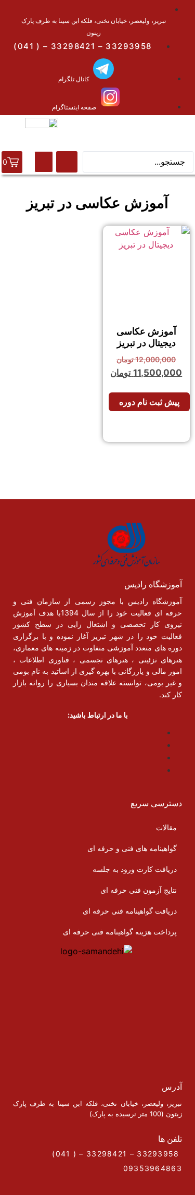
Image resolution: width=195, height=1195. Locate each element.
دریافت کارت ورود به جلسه (135, 869)
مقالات (166, 827)
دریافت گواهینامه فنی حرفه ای (130, 910)
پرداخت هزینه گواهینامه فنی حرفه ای (120, 931)
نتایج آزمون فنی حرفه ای (138, 889)
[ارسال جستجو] (66, 162)
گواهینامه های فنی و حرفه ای (132, 848)
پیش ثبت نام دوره (149, 402)
